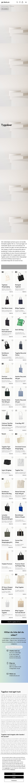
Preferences (14, 780)
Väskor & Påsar (4, 6)
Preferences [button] (12, 769)
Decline (14, 777)
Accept (14, 773)
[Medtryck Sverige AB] (5, 2)
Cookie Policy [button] (7, 768)
